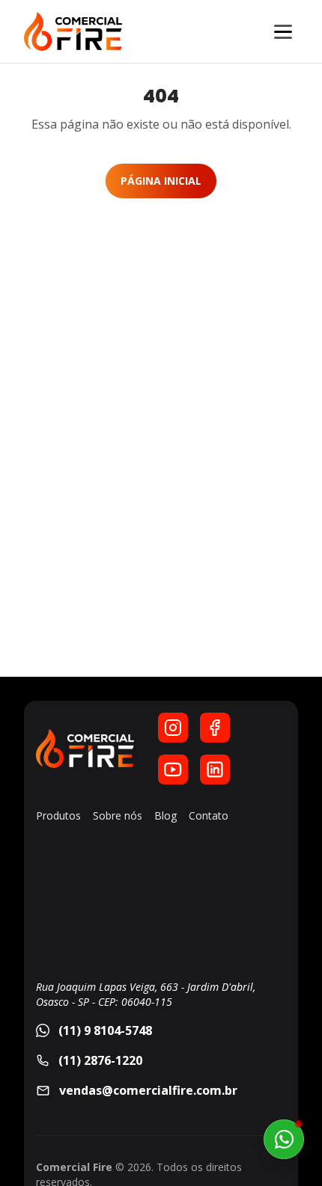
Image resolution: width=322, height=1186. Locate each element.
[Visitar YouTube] (173, 769)
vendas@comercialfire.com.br (148, 1090)
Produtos (58, 815)
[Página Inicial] (73, 31)
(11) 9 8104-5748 (105, 1030)
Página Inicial (161, 180)
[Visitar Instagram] (173, 728)
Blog (165, 815)
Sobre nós (117, 815)
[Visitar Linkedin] (215, 769)
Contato (208, 815)
